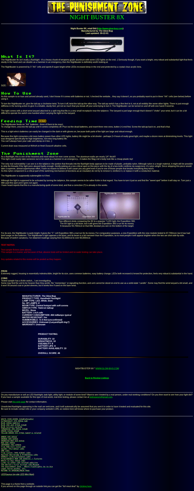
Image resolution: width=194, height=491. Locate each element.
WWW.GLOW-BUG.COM (107, 368)
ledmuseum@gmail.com (101, 397)
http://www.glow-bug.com (110, 28)
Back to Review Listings (97, 378)
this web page (18, 402)
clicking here (85, 486)
